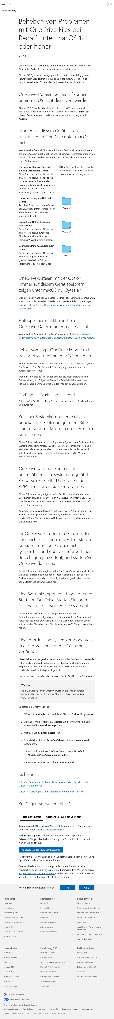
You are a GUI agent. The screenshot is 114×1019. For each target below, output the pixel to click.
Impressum (41, 1009)
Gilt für (24, 56)
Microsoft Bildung (83, 903)
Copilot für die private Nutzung (15, 922)
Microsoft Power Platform (49, 976)
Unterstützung (9, 10)
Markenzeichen (87, 1009)
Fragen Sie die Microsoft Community (37, 873)
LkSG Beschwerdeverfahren (87, 976)
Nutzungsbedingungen (70, 1009)
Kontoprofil (44, 903)
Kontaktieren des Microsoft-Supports (41, 849)
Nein (86, 887)
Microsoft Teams (10, 981)
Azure (6, 962)
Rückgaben (44, 917)
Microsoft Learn (46, 957)
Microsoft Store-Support (49, 912)
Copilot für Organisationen (13, 917)
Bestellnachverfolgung (48, 922)
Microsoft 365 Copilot (11, 976)
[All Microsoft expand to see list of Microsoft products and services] (3, 4)
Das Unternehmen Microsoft (87, 957)
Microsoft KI (8, 953)
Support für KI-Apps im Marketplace (53, 962)
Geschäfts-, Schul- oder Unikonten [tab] (63, 816)
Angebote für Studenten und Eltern (89, 934)
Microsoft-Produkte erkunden (14, 932)
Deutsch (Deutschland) (16, 994)
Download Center (46, 908)
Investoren (81, 972)
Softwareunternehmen (48, 981)
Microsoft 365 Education (86, 917)
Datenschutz (53, 1009)
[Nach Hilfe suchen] (10, 3)
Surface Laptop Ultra (11, 912)
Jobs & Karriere (82, 953)
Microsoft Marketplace (48, 972)
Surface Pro (8, 903)
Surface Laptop (9, 908)
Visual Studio (45, 986)
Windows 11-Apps (10, 936)
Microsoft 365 (9, 927)
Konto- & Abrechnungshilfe (50, 829)
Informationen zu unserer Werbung (16, 1013)
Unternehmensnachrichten (86, 962)
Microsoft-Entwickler (47, 953)
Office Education (83, 922)
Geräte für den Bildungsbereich (88, 908)
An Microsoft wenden (11, 1009)
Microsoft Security (10, 957)
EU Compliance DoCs (40, 1013)
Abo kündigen (28, 1009)
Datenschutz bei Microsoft (86, 967)
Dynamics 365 (9, 967)
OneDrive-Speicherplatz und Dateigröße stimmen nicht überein (51, 791)
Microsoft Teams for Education (88, 912)
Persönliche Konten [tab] (31, 816)
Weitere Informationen (48, 932)
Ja (68, 887)
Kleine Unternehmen (11, 986)
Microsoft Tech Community (50, 967)
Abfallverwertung (46, 927)
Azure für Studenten (84, 939)
